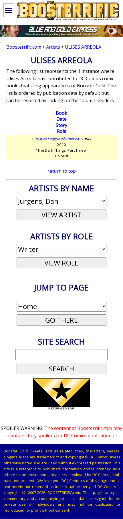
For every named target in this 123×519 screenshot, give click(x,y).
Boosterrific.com (23, 47)
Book (61, 113)
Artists (53, 47)
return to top (61, 171)
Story (61, 125)
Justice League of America (57, 138)
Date (61, 119)
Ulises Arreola (83, 47)
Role (61, 131)
